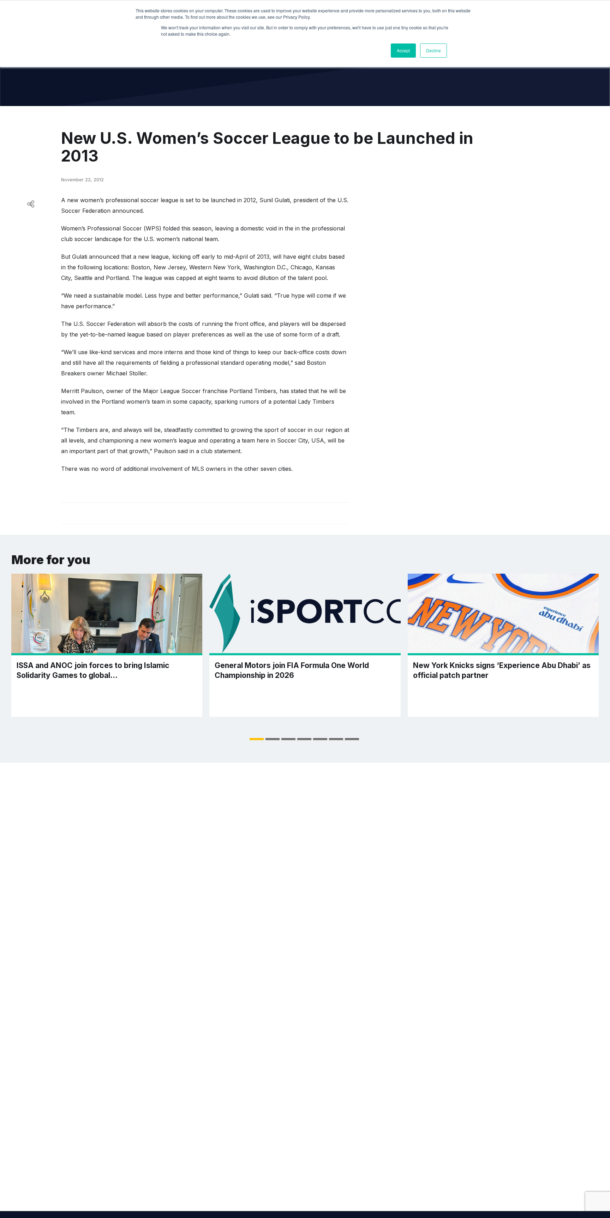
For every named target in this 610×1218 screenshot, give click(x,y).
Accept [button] (403, 50)
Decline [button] (433, 50)
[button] (257, 739)
